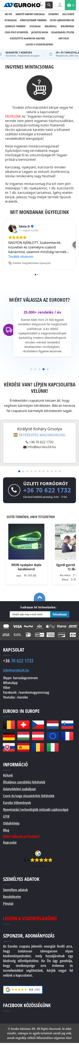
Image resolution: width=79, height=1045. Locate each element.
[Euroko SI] (67, 724)
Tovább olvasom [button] (20, 256)
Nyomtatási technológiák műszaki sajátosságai (35, 809)
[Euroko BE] (8, 724)
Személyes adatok (15, 889)
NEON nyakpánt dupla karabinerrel (26, 566)
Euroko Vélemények (17, 802)
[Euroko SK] (8, 747)
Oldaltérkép (11, 823)
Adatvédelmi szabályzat (19, 788)
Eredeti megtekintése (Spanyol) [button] (32, 263)
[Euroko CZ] (38, 724)
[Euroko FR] (67, 736)
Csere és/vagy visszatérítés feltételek (28, 795)
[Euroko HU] (23, 736)
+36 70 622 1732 (41, 442)
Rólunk (8, 775)
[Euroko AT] (38, 736)
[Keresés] (49, 5)
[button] (3, 244)
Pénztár (8, 903)
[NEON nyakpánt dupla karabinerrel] (26, 542)
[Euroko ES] (23, 747)
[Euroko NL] (52, 724)
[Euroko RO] (38, 747)
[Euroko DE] (8, 736)
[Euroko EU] (52, 736)
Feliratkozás (60, 614)
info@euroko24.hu (41, 447)
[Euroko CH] (23, 724)
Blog (6, 830)
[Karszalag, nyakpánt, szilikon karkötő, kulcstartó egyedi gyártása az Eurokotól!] (22, 4)
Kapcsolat (10, 842)
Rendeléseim (12, 896)
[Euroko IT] (52, 747)
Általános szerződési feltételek (24, 782)
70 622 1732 (18, 661)
